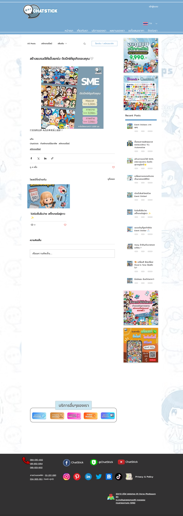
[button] (80, 292)
